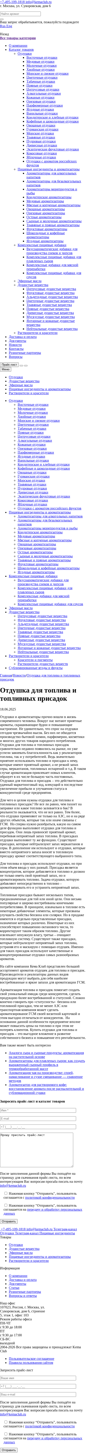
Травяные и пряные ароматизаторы (53, 225)
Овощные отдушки (40, 125)
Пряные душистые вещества (47, 309)
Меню (5, 369)
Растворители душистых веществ (43, 664)
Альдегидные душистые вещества (52, 297)
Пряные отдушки (39, 85)
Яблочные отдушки (41, 157)
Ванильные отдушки (42, 113)
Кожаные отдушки (40, 97)
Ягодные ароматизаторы (45, 241)
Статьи (14, 1288)
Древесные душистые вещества (50, 313)
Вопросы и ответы (23, 1296)
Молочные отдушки (41, 65)
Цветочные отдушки (42, 77)
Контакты (16, 349)
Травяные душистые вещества (49, 305)
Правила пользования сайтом (31, 1362)
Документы (17, 341)
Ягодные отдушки (40, 109)
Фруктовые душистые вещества (50, 293)
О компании (18, 45)
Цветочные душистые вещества (50, 301)
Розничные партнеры (25, 353)
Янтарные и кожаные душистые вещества (49, 648)
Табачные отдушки (40, 81)
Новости (15, 345)
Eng (9, 26)
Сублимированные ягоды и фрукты (36, 668)
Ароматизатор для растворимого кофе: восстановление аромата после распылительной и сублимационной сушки (46, 1089)
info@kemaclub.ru (39, 2)
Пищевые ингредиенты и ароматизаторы (49, 169)
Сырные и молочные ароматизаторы (54, 221)
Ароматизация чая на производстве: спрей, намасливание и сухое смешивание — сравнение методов (46, 1077)
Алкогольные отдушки (43, 93)
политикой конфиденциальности (50, 1197)
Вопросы (15, 357)
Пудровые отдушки (41, 141)
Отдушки (25, 53)
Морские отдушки (40, 133)
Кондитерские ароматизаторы (48, 197)
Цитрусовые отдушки (42, 89)
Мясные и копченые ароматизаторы (53, 205)
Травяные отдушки (40, 137)
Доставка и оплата (23, 337)
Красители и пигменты (35, 660)
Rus (3, 26)
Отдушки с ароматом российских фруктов (49, 508)
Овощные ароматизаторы (45, 209)
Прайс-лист (9, 364)
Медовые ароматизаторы (45, 201)
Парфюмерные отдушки (44, 105)
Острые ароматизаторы (44, 217)
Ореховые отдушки (41, 101)
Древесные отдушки (41, 145)
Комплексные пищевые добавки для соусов (50, 604)
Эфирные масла (29, 281)
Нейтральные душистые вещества (52, 329)
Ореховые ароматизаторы (45, 213)
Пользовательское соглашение (31, 1358)
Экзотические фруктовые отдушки (52, 149)
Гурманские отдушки (42, 129)
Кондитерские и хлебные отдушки (52, 117)
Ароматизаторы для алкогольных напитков (50, 516)
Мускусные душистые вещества (50, 317)
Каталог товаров (21, 49)
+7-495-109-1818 (13, 2)
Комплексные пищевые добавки (42, 245)
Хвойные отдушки (40, 69)
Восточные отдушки (41, 57)
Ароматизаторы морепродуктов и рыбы (48, 528)
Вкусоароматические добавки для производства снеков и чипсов (51, 251)
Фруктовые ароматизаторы (46, 229)
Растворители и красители (38, 333)
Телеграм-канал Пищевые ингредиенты (45, 1233)
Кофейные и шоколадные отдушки (52, 121)
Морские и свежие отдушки (47, 73)
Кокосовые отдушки (41, 153)
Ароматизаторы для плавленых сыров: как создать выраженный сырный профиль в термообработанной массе (47, 1065)
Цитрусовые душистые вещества (51, 289)
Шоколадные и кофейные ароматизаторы (45, 235)
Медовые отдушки (40, 61)
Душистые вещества (33, 285)
